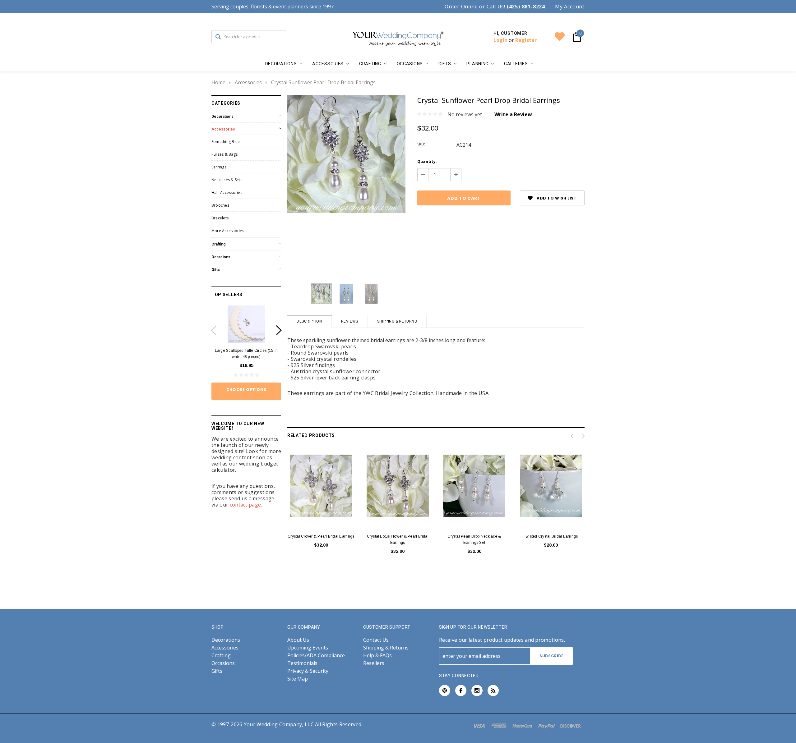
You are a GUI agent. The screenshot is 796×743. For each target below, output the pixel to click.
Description (309, 321)
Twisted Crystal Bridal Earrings (551, 536)
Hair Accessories (226, 192)
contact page (245, 504)
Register (526, 40)
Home (218, 82)
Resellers (373, 663)
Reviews (349, 321)
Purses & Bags (224, 154)
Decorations (222, 116)
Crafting (218, 244)
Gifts (215, 270)
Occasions (220, 257)
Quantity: (427, 161)
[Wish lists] (560, 37)
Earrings (218, 167)
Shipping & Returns (397, 321)
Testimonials (302, 663)
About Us (298, 640)
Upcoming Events (307, 648)
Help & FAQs (377, 655)
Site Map (297, 679)
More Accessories (227, 230)
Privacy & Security (307, 671)
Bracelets (220, 218)
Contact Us (376, 640)
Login (500, 40)
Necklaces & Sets (226, 179)
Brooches (220, 205)
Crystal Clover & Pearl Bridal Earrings (321, 536)
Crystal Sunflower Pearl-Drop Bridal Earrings (323, 82)
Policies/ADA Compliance (316, 655)
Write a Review (513, 114)
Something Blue (225, 141)
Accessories (248, 82)
